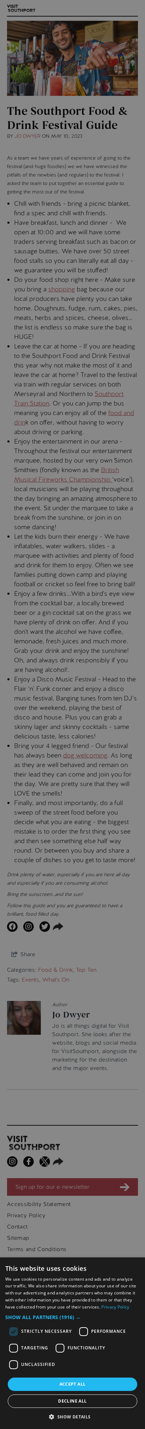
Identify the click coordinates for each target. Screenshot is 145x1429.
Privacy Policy (115, 1307)
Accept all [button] (72, 1384)
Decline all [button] (72, 1401)
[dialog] (72, 1343)
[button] (72, 1317)
